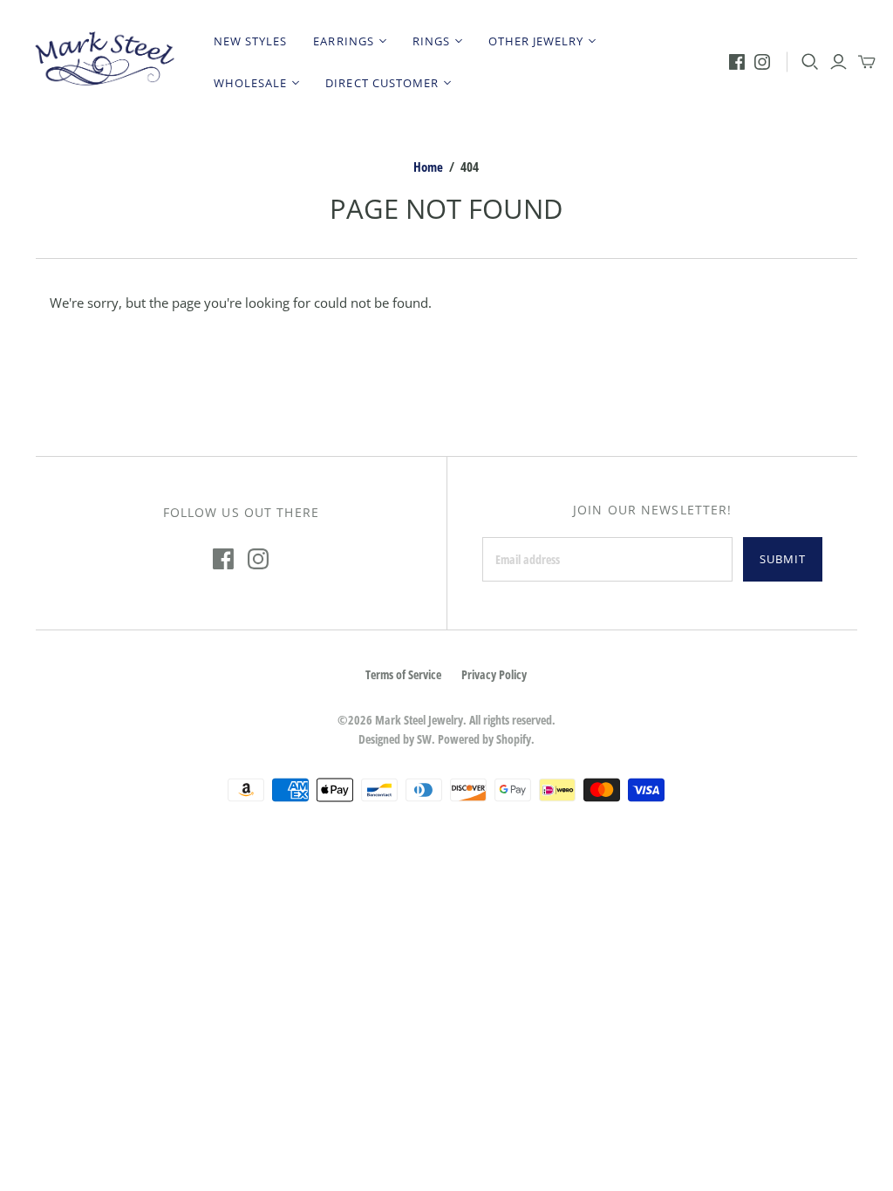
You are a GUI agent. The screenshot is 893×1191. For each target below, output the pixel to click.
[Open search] (810, 62)
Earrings (343, 41)
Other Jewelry (536, 41)
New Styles (250, 41)
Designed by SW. (396, 739)
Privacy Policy (494, 674)
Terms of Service (403, 674)
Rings (431, 41)
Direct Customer (382, 83)
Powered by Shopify (484, 739)
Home (428, 166)
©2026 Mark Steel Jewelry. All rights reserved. (446, 719)
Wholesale (250, 83)
